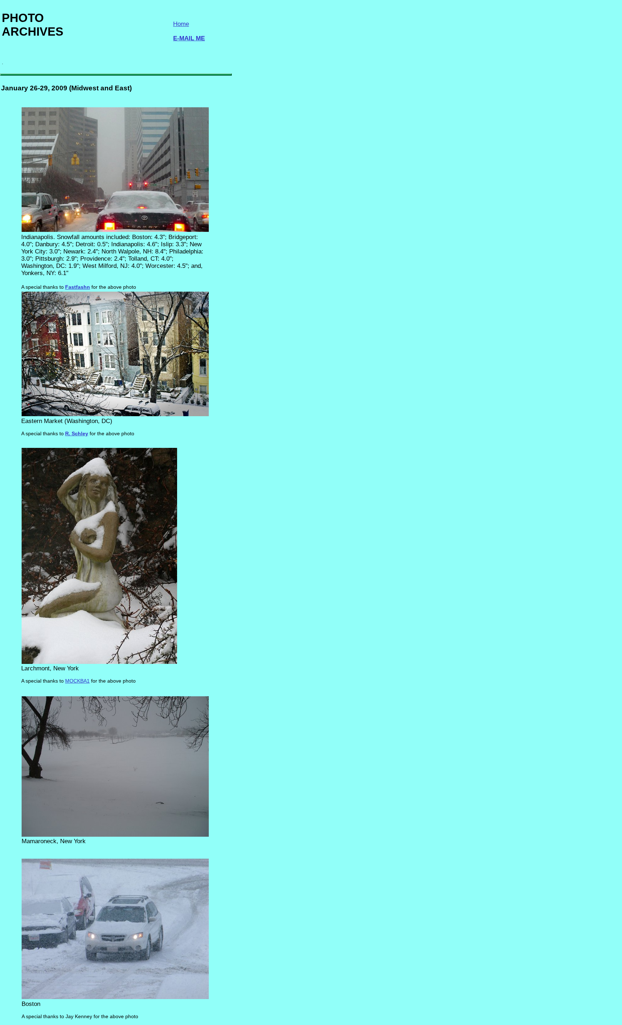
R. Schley (76, 433)
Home (181, 24)
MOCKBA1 (77, 681)
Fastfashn (77, 287)
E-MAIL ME (189, 38)
